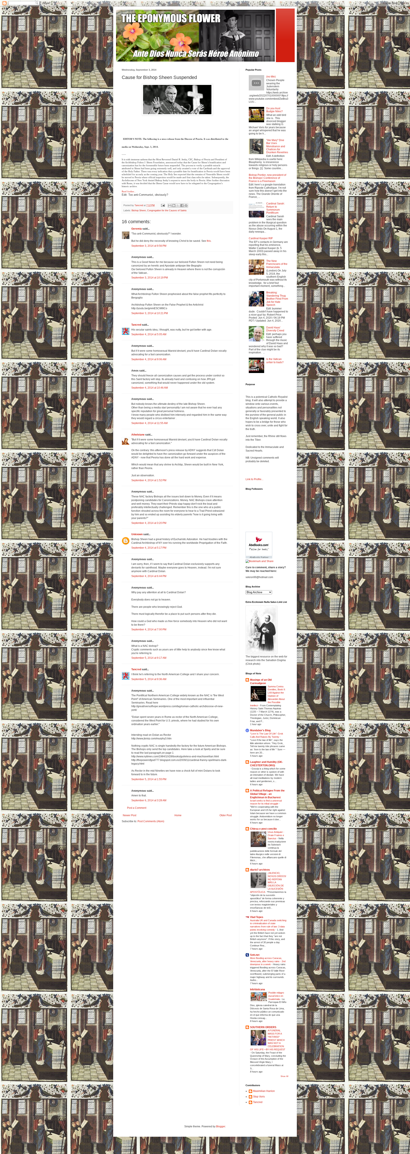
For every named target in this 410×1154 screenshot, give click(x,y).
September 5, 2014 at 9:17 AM (148, 657)
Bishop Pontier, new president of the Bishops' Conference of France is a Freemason (267, 178)
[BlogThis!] (174, 205)
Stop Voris (259, 1096)
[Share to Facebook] (182, 205)
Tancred (136, 324)
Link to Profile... (254, 479)
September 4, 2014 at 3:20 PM (148, 523)
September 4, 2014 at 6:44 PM (148, 576)
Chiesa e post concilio (263, 828)
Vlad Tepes (256, 917)
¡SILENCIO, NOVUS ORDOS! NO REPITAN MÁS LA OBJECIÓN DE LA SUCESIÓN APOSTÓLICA (268, 882)
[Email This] (170, 205)
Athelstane (138, 434)
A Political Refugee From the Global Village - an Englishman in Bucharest (267, 794)
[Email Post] (162, 205)
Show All (284, 1076)
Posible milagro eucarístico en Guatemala (276, 995)
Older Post (226, 815)
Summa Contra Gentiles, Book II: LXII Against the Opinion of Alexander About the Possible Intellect (268, 696)
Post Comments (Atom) (151, 821)
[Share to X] (178, 205)
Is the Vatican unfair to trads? (275, 361)
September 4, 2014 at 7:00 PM (148, 629)
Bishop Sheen (139, 210)
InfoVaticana (257, 989)
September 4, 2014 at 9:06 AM (148, 359)
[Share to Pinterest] (186, 205)
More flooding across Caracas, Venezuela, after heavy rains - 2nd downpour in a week (268, 961)
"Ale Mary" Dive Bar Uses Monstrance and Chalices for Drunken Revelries (277, 146)
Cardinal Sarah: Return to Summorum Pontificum (275, 208)
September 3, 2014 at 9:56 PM (148, 245)
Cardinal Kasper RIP (261, 238)
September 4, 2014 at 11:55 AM (149, 423)
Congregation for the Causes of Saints (167, 210)
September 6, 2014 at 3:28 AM (148, 800)
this (209, 240)
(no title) (271, 76)
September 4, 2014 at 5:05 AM (148, 334)
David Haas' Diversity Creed (275, 329)
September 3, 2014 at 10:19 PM (149, 277)
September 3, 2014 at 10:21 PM (149, 313)
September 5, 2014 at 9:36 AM (148, 679)
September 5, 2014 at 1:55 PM (148, 779)
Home (178, 815)
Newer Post (129, 815)
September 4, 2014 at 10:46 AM (149, 387)
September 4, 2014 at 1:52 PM (148, 480)
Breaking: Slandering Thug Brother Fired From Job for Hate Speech (277, 298)
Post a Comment (136, 807)
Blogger (220, 1126)
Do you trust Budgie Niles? (274, 110)
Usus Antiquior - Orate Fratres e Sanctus (276, 835)
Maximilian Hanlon (264, 1091)
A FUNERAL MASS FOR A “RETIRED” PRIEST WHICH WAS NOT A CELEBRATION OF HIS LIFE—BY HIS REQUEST (267, 1040)
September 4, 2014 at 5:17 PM (148, 547)
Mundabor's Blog (260, 730)
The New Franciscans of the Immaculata (276, 264)
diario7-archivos (260, 869)
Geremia (136, 228)
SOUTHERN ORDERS (263, 1027)
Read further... (129, 191)
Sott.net (254, 954)
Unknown (137, 534)
